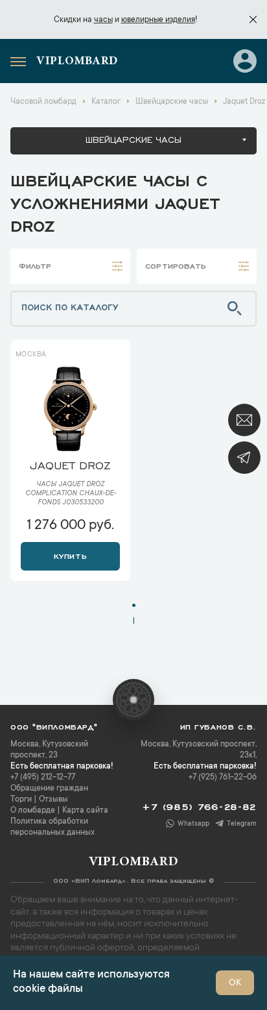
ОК (235, 983)
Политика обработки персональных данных (52, 827)
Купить (70, 555)
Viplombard (77, 62)
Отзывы (53, 799)
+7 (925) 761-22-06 (223, 777)
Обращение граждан (49, 788)
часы (103, 20)
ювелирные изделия (158, 20)
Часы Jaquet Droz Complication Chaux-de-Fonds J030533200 (70, 494)
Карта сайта (85, 810)
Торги (21, 799)
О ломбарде (32, 810)
